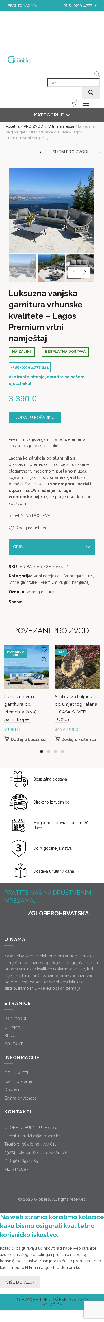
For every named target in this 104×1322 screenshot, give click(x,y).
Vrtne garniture (78, 576)
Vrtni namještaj (61, 126)
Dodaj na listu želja (33, 528)
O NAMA (12, 1027)
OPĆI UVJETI (16, 1073)
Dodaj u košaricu (35, 417)
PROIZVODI (34, 126)
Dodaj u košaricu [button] (28, 739)
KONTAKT (13, 1044)
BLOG (10, 1035)
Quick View (44, 660)
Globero (42, 1199)
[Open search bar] (97, 74)
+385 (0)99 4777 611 (80, 5)
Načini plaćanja (18, 1081)
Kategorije (49, 115)
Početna (13, 126)
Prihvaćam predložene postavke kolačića (52, 1302)
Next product (95, 152)
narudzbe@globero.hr (39, 1136)
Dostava (11, 1089)
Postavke (16, 1316)
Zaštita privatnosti (20, 1098)
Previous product (44, 152)
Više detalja (20, 1282)
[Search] (91, 93)
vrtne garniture (40, 592)
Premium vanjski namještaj (65, 582)
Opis (18, 547)
